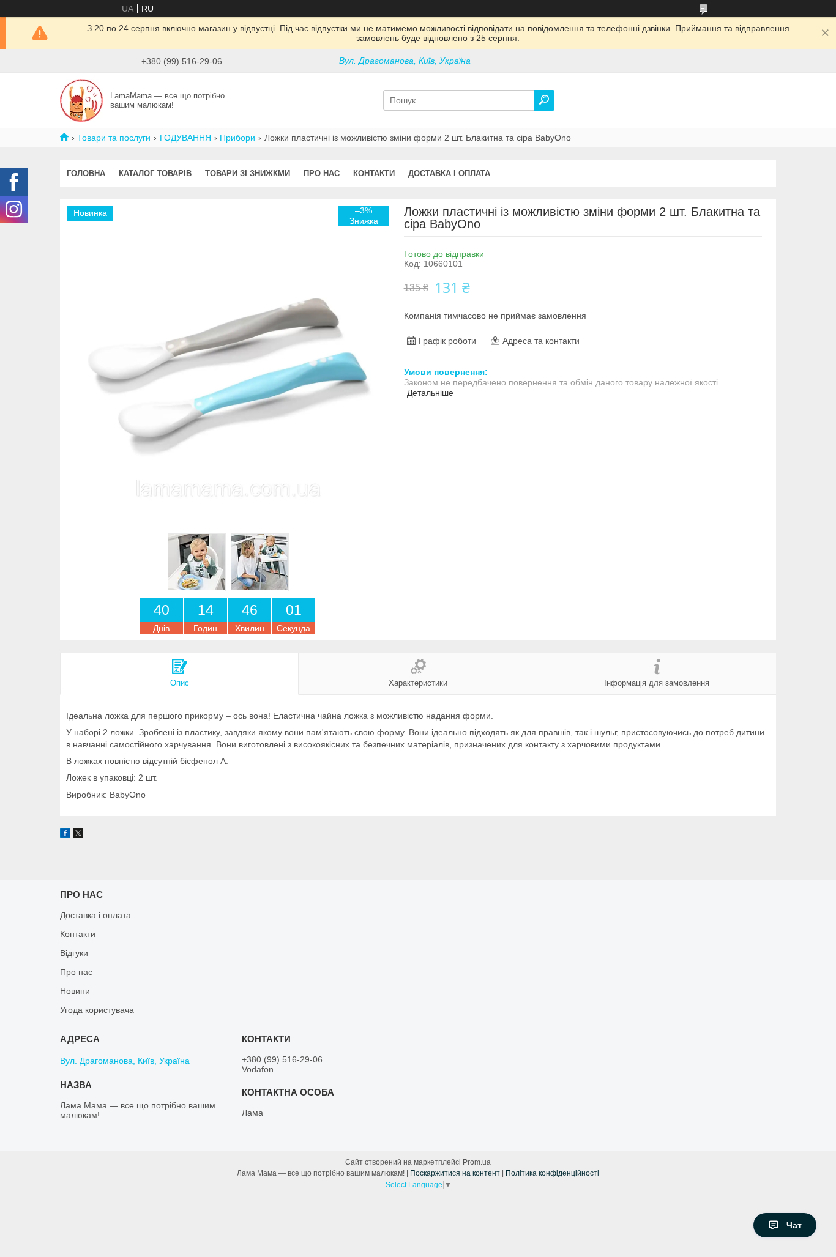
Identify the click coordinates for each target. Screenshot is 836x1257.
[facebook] (65, 835)
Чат (794, 1225)
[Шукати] (544, 100)
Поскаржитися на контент (455, 1173)
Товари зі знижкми (247, 173)
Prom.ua (477, 1162)
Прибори (237, 138)
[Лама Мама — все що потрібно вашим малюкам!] (81, 100)
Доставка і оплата (449, 173)
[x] (78, 835)
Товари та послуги (114, 138)
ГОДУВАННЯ (185, 138)
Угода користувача (97, 1010)
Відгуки (74, 953)
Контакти (374, 173)
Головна (86, 173)
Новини (75, 991)
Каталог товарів (155, 173)
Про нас (322, 173)
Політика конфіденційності (552, 1173)
